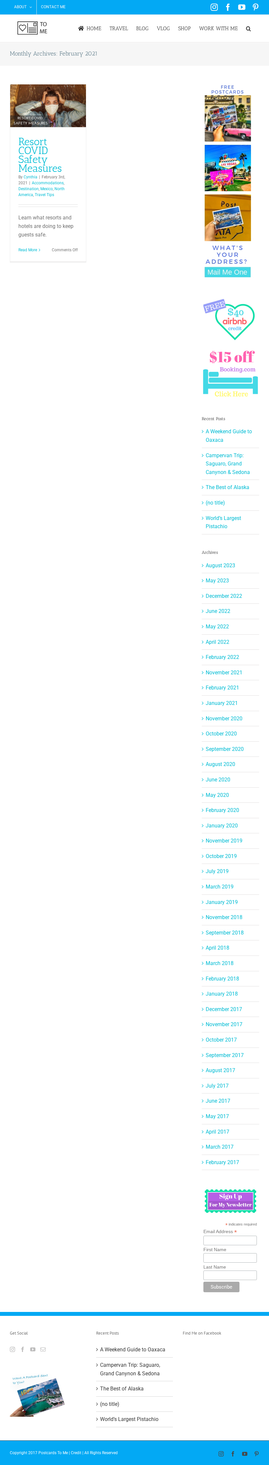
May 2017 (217, 1116)
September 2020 (225, 749)
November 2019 (224, 841)
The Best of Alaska (227, 487)
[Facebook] (22, 1349)
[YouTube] (32, 1349)
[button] (248, 28)
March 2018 (220, 963)
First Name (214, 1249)
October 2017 (221, 1040)
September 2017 (225, 1055)
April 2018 (217, 948)
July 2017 (217, 1086)
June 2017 (218, 1101)
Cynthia (30, 177)
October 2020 (221, 734)
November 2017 (224, 1024)
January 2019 (222, 902)
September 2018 (225, 933)
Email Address (220, 1231)
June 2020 (218, 780)
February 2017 (222, 1162)
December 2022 (224, 596)
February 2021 (222, 688)
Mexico (46, 189)
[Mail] (43, 1349)
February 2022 (222, 657)
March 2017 (220, 1147)
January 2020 (222, 826)
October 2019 (221, 856)
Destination (28, 189)
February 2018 (222, 979)
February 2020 (222, 810)
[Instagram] (12, 1349)
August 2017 (220, 1070)
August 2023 (220, 565)
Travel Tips (44, 194)
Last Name (214, 1267)
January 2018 (222, 994)
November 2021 (224, 672)
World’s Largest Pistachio (129, 1419)
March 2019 (220, 887)
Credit (76, 1453)
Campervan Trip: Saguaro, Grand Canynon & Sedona (228, 463)
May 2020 (217, 795)
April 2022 (217, 642)
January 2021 (222, 703)
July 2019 (217, 871)
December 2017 (224, 1009)
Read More (27, 250)
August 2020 (220, 764)
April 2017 (217, 1132)
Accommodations (48, 183)
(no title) (215, 503)
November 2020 (224, 718)
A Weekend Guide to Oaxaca (132, 1349)
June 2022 (218, 611)
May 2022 (217, 626)
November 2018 (224, 917)
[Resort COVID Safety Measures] (48, 105)
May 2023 (217, 580)
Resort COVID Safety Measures (40, 154)
